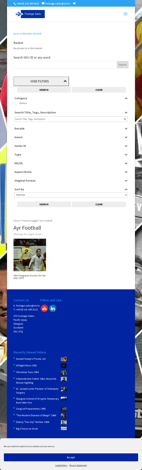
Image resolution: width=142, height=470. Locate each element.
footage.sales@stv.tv (28, 305)
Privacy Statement (78, 465)
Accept (71, 457)
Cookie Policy (61, 465)
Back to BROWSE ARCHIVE (27, 33)
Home (16, 220)
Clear (99, 89)
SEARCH (43, 89)
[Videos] (15, 102)
